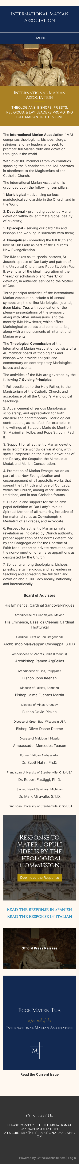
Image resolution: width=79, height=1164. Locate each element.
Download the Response (39, 877)
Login (72, 1158)
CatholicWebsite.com (51, 1158)
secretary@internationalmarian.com (42, 1134)
